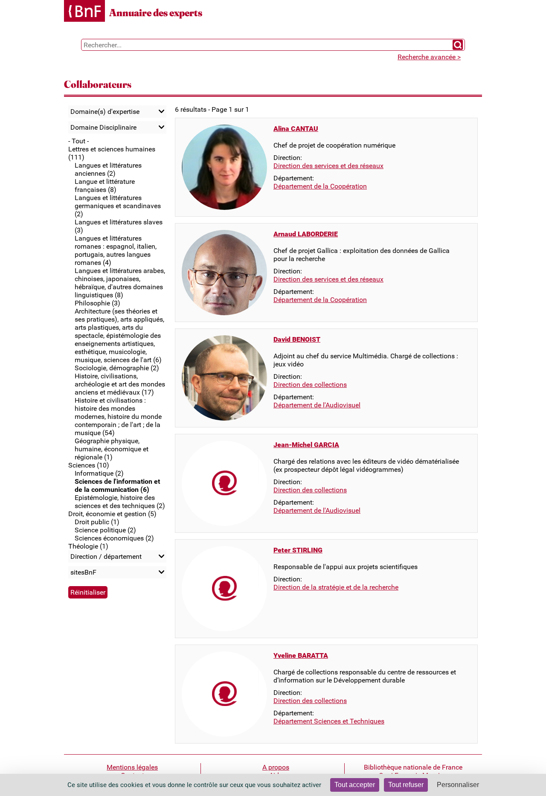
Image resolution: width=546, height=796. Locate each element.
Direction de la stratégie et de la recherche (335, 587)
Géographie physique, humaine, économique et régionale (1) (111, 449)
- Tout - (78, 141)
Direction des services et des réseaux (328, 166)
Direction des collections (310, 385)
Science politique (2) (105, 530)
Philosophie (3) (97, 303)
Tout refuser (406, 784)
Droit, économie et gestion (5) (112, 514)
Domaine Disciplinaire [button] (103, 127)
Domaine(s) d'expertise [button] (104, 111)
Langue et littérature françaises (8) (105, 185)
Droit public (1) (97, 522)
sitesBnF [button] (83, 572)
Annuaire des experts (155, 12)
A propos (275, 767)
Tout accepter (354, 784)
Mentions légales (132, 767)
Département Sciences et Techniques (328, 721)
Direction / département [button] (106, 556)
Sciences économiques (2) (114, 538)
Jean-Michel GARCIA (306, 445)
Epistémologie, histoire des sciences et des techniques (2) (120, 502)
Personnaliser (458, 784)
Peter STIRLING (297, 550)
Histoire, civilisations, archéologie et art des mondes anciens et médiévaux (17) (120, 384)
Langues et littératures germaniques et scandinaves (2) (118, 206)
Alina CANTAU (295, 129)
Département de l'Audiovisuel (316, 405)
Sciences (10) (88, 465)
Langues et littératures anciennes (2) (108, 169)
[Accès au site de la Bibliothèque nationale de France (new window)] (84, 11)
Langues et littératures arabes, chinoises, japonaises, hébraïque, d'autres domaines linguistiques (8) (120, 283)
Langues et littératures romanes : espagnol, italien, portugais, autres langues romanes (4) (116, 250)
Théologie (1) (88, 546)
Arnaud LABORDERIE (305, 234)
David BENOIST (296, 339)
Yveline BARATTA (300, 655)
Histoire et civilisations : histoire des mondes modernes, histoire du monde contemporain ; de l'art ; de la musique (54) (118, 416)
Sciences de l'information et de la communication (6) (117, 485)
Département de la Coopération (320, 186)
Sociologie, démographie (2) (117, 368)
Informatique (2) (99, 473)
